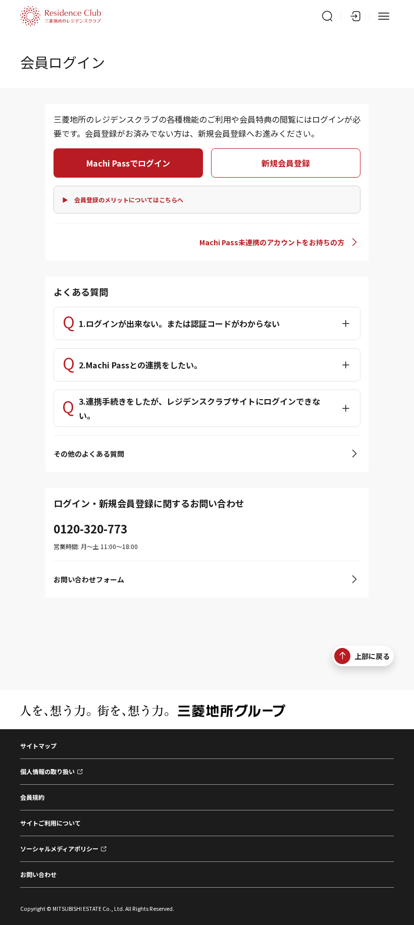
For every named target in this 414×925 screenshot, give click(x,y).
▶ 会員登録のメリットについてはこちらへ (122, 199)
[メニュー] (384, 16)
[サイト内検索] (327, 16)
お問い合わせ (38, 874)
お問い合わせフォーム (89, 579)
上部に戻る (372, 656)
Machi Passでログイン (128, 163)
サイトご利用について (50, 823)
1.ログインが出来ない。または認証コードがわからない (179, 323)
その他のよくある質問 (89, 454)
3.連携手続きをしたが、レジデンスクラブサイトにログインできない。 (199, 408)
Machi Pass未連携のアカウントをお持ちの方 (271, 242)
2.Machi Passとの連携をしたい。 (140, 365)
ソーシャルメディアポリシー (59, 848)
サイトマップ (38, 745)
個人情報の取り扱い (47, 771)
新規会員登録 (286, 163)
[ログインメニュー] (355, 16)
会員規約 (32, 797)
